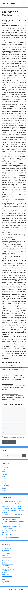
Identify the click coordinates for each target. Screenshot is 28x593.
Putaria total (5, 565)
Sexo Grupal (5, 485)
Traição (4, 488)
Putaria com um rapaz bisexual (10, 537)
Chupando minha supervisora (10, 394)
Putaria (4, 483)
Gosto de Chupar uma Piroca (10, 519)
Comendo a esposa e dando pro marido (13, 521)
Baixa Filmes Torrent (7, 550)
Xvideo (4, 552)
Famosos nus (5, 577)
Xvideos (4, 579)
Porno (3, 558)
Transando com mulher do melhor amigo (13, 503)
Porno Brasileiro (6, 557)
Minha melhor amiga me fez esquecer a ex (13, 506)
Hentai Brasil (5, 571)
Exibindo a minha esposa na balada (12, 526)
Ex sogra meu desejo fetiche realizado (12, 508)
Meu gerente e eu (7, 528)
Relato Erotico (6, 553)
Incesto (4, 478)
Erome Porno (5, 567)
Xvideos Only (5, 574)
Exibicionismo (5, 472)
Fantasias (4, 474)
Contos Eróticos (8, 3)
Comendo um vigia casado (9, 535)
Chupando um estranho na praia (11, 365)
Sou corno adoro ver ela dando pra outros (13, 524)
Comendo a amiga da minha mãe (11, 517)
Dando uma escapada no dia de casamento (14, 501)
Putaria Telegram (6, 548)
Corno (3, 469)
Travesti (4, 490)
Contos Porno (5, 467)
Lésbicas (4, 481)
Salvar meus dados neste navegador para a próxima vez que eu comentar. (14, 436)
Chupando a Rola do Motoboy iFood (12, 375)
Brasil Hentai (5, 581)
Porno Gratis (5, 560)
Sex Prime (5, 562)
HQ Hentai (5, 572)
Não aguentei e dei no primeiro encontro (13, 514)
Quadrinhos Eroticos (7, 564)
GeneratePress (14, 590)
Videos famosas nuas (8, 569)
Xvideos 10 (5, 555)
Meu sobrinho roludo (7, 384)
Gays (3, 476)
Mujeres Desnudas (7, 576)
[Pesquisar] (24, 455)
